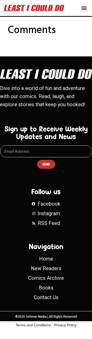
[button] (84, 8)
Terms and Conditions (33, 325)
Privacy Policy (65, 325)
